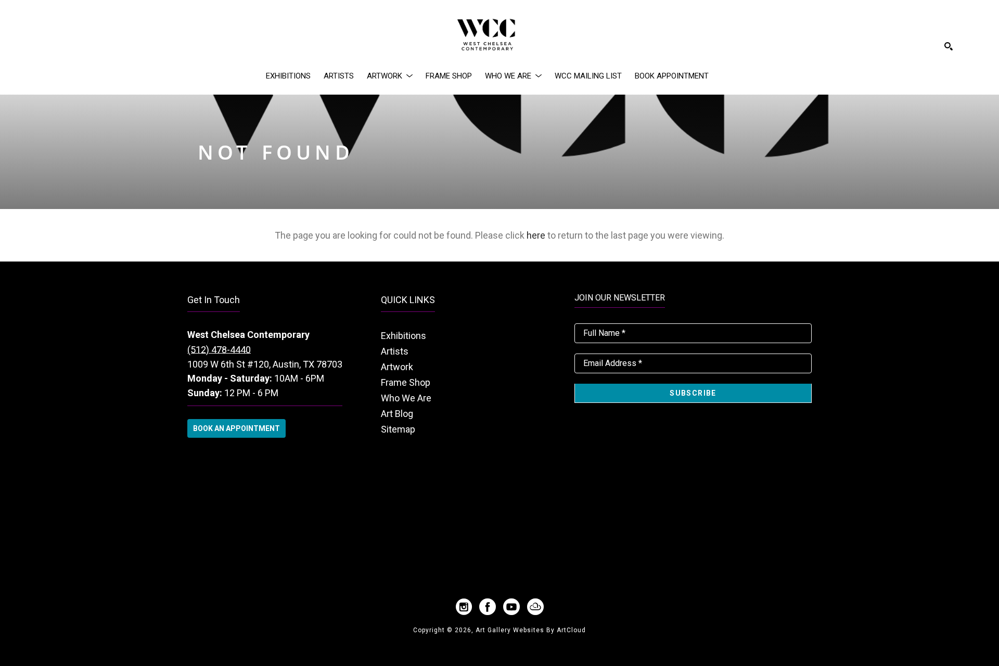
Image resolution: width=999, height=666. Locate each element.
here (536, 235)
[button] (390, 76)
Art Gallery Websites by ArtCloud (531, 630)
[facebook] (487, 606)
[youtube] (511, 606)
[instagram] (463, 606)
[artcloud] (535, 606)
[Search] (948, 46)
